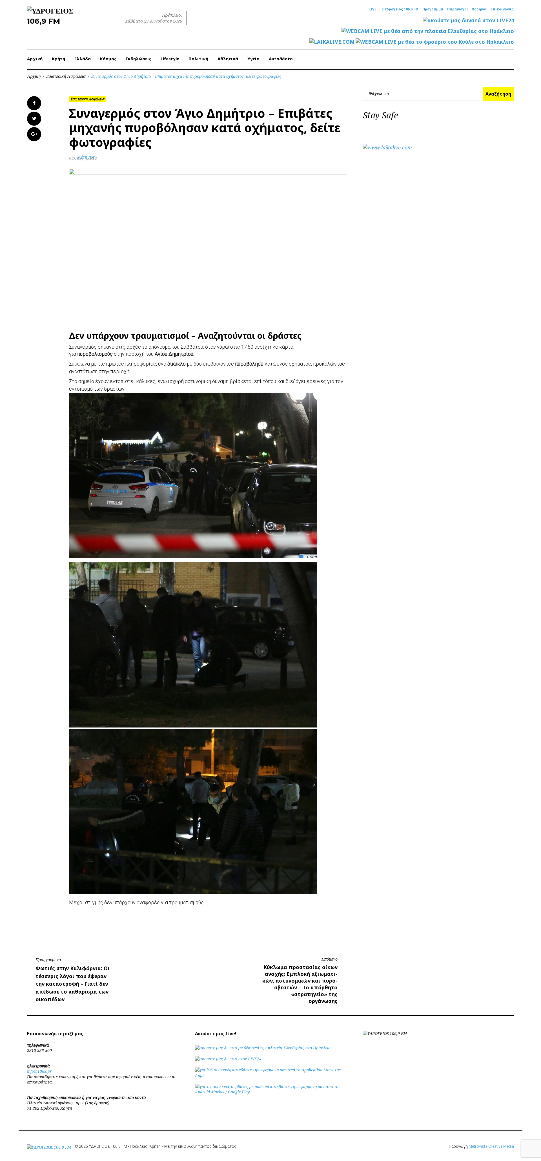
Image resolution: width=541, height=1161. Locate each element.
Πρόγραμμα (432, 9)
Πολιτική (198, 58)
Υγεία (253, 58)
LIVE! (373, 9)
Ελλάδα (82, 58)
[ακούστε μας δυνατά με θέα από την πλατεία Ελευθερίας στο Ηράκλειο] (263, 1048)
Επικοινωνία (502, 9)
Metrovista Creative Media (491, 1146)
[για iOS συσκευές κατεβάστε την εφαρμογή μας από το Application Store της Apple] (270, 1075)
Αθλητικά (228, 58)
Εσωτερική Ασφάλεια (66, 76)
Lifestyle (170, 58)
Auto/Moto (281, 58)
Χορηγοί (479, 9)
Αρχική (35, 58)
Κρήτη (58, 58)
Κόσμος (108, 58)
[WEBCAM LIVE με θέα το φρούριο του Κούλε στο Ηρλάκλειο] (435, 41)
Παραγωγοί (457, 9)
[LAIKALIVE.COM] (331, 41)
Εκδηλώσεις (138, 58)
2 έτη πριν (86, 157)
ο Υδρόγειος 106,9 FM (400, 9)
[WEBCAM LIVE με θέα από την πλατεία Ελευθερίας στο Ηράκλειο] (428, 31)
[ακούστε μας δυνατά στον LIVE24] (468, 20)
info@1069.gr (39, 1071)
